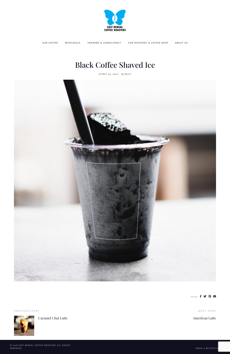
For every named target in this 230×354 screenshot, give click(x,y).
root (128, 74)
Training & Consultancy (104, 43)
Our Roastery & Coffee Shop (148, 43)
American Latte (204, 318)
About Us (181, 43)
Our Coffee (50, 43)
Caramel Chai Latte (53, 318)
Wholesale (72, 43)
